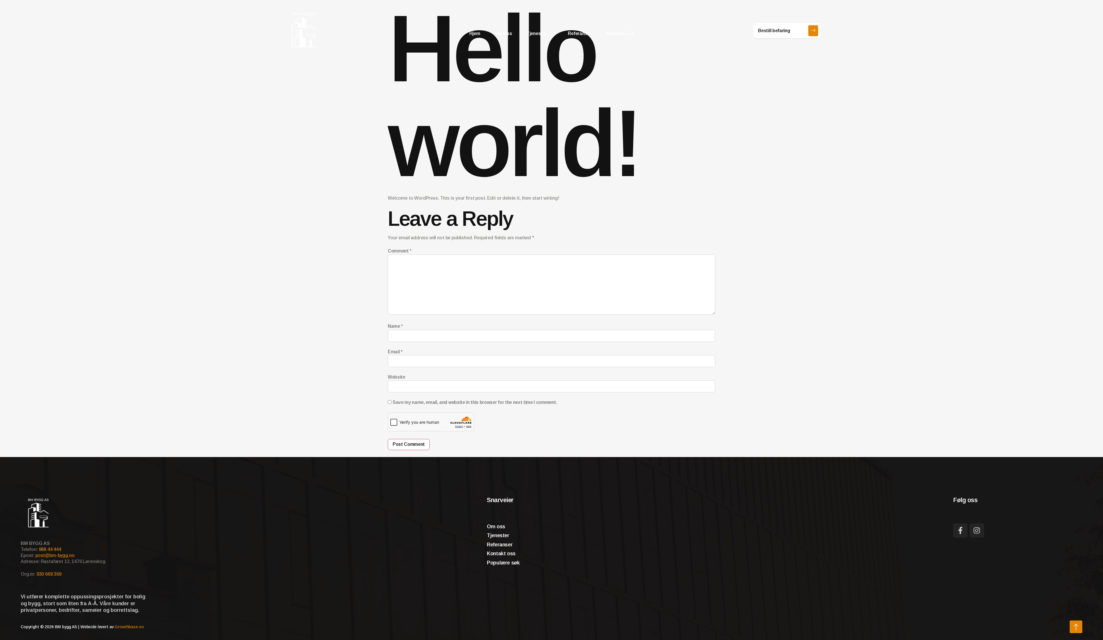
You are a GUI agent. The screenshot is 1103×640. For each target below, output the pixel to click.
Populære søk (503, 563)
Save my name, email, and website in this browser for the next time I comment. (475, 402)
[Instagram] (977, 530)
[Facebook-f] (960, 530)
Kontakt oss (619, 33)
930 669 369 (48, 574)
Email (395, 351)
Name (395, 326)
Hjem (474, 33)
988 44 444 (50, 549)
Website (396, 377)
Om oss (503, 33)
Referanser (579, 33)
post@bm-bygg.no (55, 555)
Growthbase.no (129, 626)
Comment (399, 250)
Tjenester (537, 33)
